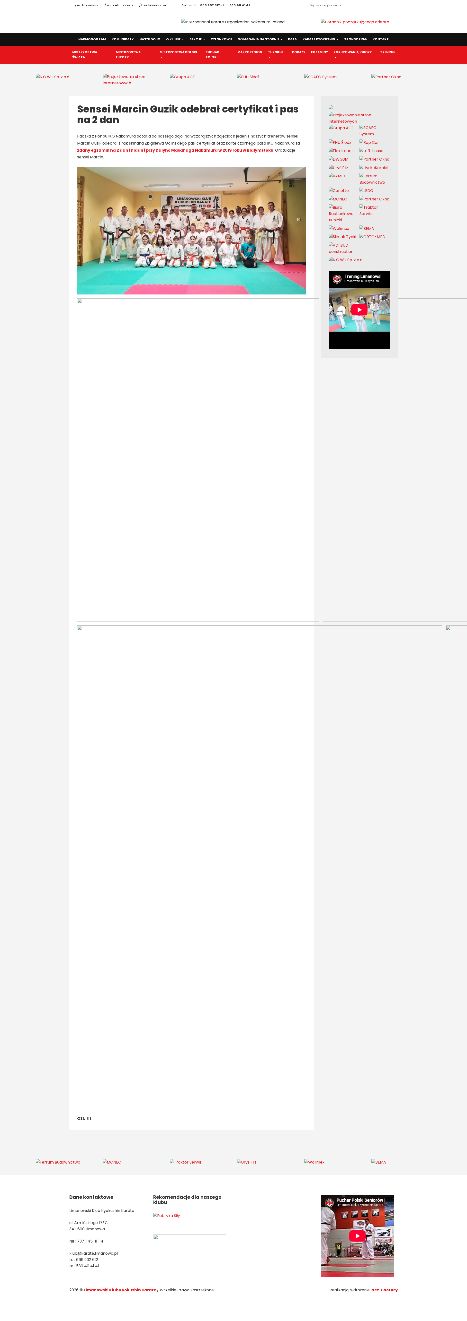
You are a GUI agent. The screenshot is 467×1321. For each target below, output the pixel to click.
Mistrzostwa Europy (128, 54)
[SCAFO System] (320, 76)
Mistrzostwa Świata (84, 54)
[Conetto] (339, 190)
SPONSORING (355, 39)
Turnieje (275, 52)
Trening (387, 52)
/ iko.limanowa (86, 5)
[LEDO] (366, 190)
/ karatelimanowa (118, 5)
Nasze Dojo (149, 39)
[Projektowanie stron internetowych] (133, 79)
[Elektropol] (340, 151)
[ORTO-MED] (372, 237)
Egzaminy (319, 52)
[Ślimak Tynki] (342, 237)
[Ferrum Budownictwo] (374, 179)
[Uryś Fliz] (338, 167)
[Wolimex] (339, 228)
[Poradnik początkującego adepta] (355, 22)
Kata (292, 39)
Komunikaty (123, 39)
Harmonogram (92, 39)
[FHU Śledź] (248, 76)
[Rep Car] (369, 142)
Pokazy (298, 52)
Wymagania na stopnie (259, 39)
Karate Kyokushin (319, 39)
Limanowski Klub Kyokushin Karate (120, 1290)
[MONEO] (338, 199)
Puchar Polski (212, 54)
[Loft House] (371, 151)
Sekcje (195, 39)
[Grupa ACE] (182, 76)
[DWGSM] (338, 159)
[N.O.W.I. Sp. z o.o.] (53, 76)
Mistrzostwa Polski (178, 52)
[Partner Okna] (386, 76)
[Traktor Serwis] (374, 210)
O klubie (173, 39)
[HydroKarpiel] (373, 167)
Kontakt (381, 39)
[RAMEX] (337, 176)
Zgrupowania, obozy (353, 52)
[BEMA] (366, 228)
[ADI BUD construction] (344, 248)
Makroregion (249, 52)
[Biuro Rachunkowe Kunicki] (344, 213)
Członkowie (221, 39)
